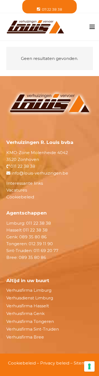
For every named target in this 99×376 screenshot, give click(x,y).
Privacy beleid (54, 363)
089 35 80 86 (32, 236)
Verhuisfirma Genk (25, 313)
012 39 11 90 (41, 243)
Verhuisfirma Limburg (28, 290)
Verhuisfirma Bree (25, 337)
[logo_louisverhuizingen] (35, 26)
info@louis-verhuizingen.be (39, 173)
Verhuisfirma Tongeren (30, 321)
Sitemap (82, 363)
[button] (92, 27)
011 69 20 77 (46, 250)
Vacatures (16, 190)
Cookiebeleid (20, 196)
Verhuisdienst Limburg (29, 297)
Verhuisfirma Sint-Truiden (32, 329)
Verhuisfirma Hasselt (27, 305)
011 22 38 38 (22, 166)
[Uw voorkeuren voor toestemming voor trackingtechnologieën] (89, 366)
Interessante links (24, 183)
